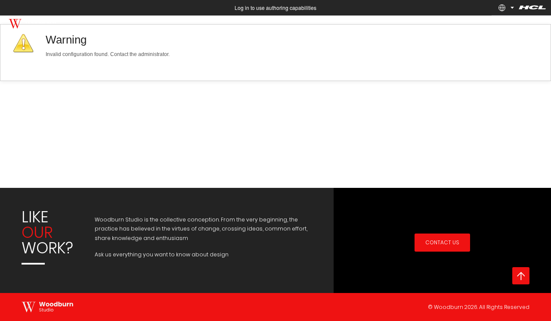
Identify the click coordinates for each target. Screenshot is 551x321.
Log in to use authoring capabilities (275, 7)
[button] (501, 7)
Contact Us (442, 242)
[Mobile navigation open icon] (538, 28)
